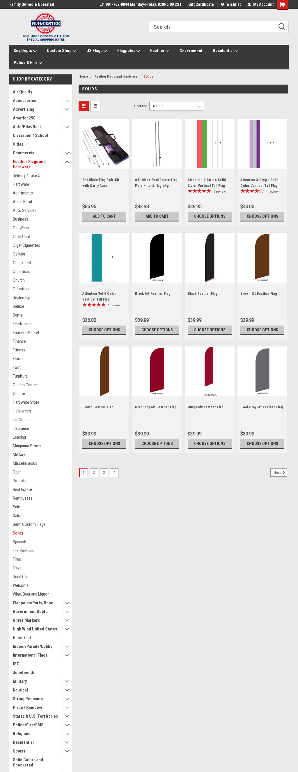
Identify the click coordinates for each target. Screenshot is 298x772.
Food (17, 367)
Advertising (23, 109)
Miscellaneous (25, 463)
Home (83, 76)
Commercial (24, 153)
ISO (16, 663)
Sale (16, 507)
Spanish (19, 541)
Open (17, 472)
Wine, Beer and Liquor (31, 594)
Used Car (20, 576)
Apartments (23, 193)
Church (19, 280)
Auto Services (24, 210)
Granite (19, 393)
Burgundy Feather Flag (206, 407)
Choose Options (210, 216)
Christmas (21, 271)
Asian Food (22, 201)
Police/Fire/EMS (28, 725)
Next (278, 473)
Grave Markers (26, 620)
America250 (24, 118)
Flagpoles (126, 50)
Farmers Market (26, 332)
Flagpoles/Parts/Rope (33, 602)
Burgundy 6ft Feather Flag (155, 407)
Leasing (19, 437)
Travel (17, 568)
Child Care (21, 236)
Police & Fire (26, 62)
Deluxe (18, 306)
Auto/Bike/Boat (27, 126)
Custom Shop (59, 50)
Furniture (20, 376)
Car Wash (21, 227)
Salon (17, 515)
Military (19, 454)
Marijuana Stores (27, 445)
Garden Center (25, 384)
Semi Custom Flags (29, 524)
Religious (21, 733)
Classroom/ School (30, 135)
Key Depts (23, 50)
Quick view (104, 164)
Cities (18, 144)
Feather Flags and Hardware (29, 164)
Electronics (22, 323)
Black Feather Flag (203, 294)
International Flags (30, 655)
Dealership (21, 297)
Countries (21, 289)
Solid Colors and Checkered (28, 762)
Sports (19, 751)
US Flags (94, 50)
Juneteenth (23, 672)
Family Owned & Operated (31, 4)
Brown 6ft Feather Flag (258, 294)
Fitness (19, 350)
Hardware (21, 184)
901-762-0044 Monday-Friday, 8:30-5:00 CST (144, 4)
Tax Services (23, 550)
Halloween (22, 411)
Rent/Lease (23, 498)
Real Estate (22, 489)
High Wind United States (35, 629)
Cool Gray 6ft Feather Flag (261, 407)
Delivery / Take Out (28, 175)
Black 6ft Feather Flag (153, 294)
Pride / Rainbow (27, 707)
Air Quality (22, 91)
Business (20, 219)
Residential (224, 50)
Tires (17, 559)
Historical (22, 637)
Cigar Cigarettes (26, 245)
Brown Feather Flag (97, 407)
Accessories (24, 100)
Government (191, 50)
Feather (158, 50)
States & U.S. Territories (35, 716)
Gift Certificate (201, 4)
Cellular (19, 254)
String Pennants (28, 698)
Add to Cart (104, 216)
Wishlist (233, 4)
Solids (18, 533)
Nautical (20, 690)
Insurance (21, 428)
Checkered (22, 262)
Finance (19, 341)
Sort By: (140, 106)
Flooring (19, 358)
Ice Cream (21, 419)
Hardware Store (26, 402)
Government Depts (30, 611)
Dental (18, 315)
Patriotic (20, 480)
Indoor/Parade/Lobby (32, 646)
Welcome (21, 585)
